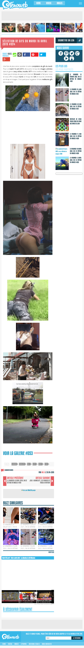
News (38, 3)
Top (46, 464)
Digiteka (52, 604)
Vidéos (10, 644)
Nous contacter (47, 644)
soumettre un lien (66, 40)
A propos (24, 644)
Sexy (40, 464)
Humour (14, 464)
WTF (34, 464)
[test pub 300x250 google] (28, 490)
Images (59, 3)
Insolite (22, 464)
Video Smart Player (39, 604)
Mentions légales (34, 644)
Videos (48, 3)
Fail (29, 464)
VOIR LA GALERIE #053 (18, 453)
